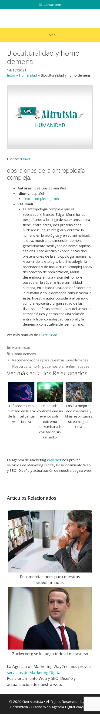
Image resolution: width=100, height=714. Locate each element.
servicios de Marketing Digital (34, 672)
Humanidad (28, 75)
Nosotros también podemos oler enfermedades (51, 366)
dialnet (25, 159)
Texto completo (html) (41, 198)
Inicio (11, 75)
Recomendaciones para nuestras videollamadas (50, 360)
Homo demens (24, 353)
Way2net (54, 460)
